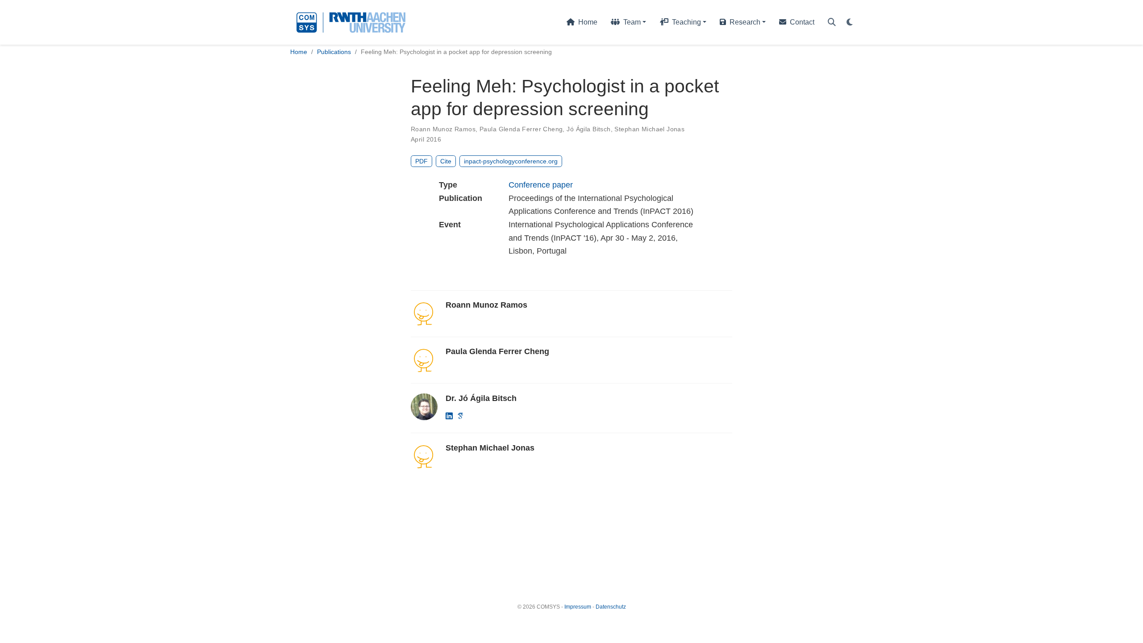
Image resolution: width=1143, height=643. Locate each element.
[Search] (832, 22)
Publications (334, 51)
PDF (421, 161)
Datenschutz (611, 607)
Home (298, 51)
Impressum (577, 607)
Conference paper (541, 184)
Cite (445, 161)
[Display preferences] (850, 22)
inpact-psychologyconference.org (511, 161)
